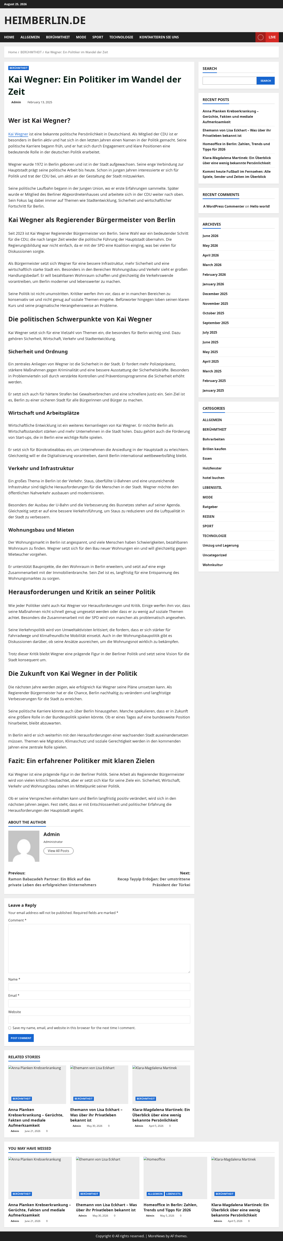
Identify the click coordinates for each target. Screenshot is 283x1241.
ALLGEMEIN (30, 37)
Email (13, 995)
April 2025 (211, 361)
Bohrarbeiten (214, 439)
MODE (81, 37)
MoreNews (156, 1236)
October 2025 (213, 313)
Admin (16, 102)
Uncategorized (215, 555)
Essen (207, 458)
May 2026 (210, 245)
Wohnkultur (213, 565)
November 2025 (215, 303)
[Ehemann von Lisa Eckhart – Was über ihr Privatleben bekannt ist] (99, 1084)
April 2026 (211, 255)
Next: (153, 878)
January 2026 (213, 284)
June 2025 (210, 342)
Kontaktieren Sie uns (159, 37)
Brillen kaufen (214, 449)
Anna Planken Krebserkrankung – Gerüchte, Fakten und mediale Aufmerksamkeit (35, 1117)
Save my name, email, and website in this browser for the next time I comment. (74, 1028)
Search (210, 68)
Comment (17, 920)
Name (14, 979)
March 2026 (212, 265)
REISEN (208, 516)
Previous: (52, 878)
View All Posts (58, 850)
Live (272, 37)
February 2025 (214, 380)
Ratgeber (210, 506)
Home (9, 37)
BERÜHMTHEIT (58, 37)
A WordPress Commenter (223, 206)
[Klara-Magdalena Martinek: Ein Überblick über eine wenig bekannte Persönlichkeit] (161, 1084)
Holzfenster (212, 468)
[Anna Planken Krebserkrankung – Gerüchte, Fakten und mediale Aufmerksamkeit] (37, 1084)
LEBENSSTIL (212, 487)
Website (14, 1012)
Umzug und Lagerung (221, 545)
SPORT (97, 37)
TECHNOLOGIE (121, 37)
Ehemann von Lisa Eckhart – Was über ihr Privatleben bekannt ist (96, 1114)
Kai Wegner (18, 133)
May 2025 (210, 352)
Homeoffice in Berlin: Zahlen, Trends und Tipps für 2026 (170, 1207)
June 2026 (210, 235)
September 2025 (216, 323)
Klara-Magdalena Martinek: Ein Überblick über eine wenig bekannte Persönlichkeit (161, 1114)
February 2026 (214, 274)
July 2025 (210, 332)
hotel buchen (214, 477)
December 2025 (215, 294)
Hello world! (260, 206)
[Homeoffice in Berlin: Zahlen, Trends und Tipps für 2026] (175, 1178)
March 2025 (212, 371)
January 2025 (213, 390)
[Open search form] (251, 37)
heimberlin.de (45, 20)
